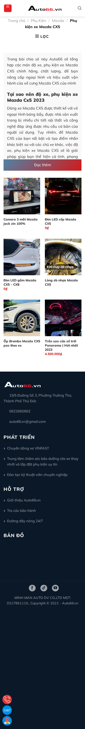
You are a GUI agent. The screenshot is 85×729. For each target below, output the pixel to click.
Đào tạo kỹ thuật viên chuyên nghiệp (37, 474)
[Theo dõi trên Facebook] (32, 588)
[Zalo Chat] (7, 710)
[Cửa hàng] (7, 720)
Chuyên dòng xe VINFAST (28, 448)
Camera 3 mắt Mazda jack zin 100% (21, 221)
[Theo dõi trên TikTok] (43, 588)
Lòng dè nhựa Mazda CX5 (61, 282)
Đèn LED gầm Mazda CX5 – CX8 (20, 282)
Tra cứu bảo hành (21, 510)
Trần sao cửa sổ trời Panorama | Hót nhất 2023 (61, 345)
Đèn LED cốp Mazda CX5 (60, 221)
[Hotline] (7, 699)
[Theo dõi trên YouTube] (55, 588)
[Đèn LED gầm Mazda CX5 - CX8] (22, 257)
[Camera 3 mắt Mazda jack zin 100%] (22, 196)
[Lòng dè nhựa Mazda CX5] (63, 257)
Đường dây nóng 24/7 (25, 521)
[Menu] (8, 8)
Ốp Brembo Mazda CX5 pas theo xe (22, 343)
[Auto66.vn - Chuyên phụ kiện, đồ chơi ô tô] (44, 8)
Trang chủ (16, 20)
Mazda (58, 20)
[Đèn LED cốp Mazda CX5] (63, 196)
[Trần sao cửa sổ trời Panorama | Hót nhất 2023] (63, 318)
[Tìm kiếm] (79, 8)
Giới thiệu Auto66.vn (24, 500)
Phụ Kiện (38, 20)
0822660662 (19, 411)
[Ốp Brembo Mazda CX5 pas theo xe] (22, 318)
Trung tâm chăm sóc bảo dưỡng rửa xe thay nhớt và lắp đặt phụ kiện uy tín (42, 461)
